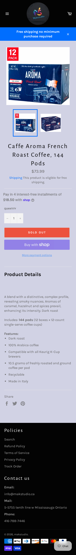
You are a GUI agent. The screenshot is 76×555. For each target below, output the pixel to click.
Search (9, 439)
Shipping (15, 178)
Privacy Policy (14, 460)
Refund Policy (14, 446)
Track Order (13, 466)
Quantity (10, 208)
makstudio (21, 534)
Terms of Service (16, 453)
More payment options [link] (37, 255)
